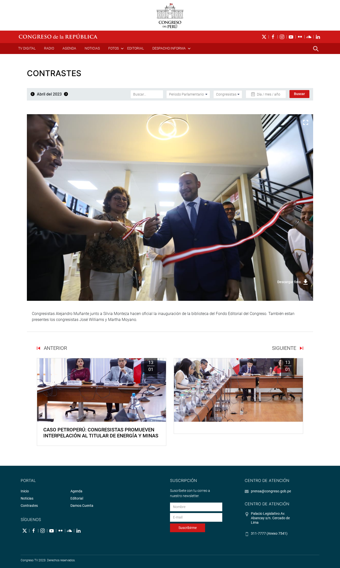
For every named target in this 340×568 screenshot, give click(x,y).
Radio (49, 48)
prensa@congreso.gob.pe (271, 491)
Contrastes (29, 506)
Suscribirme (187, 528)
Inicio (25, 491)
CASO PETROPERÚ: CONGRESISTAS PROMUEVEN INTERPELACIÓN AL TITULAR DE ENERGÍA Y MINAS (100, 433)
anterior (55, 348)
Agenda (69, 48)
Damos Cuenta (81, 506)
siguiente (284, 348)
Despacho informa (169, 48)
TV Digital (27, 48)
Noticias (92, 48)
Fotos (113, 48)
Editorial (135, 48)
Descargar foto (289, 282)
